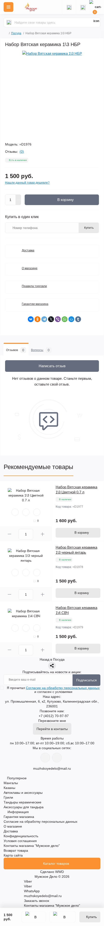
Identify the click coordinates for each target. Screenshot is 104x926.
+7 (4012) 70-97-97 (54, 716)
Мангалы (11, 783)
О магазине (29, 268)
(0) (22, 151)
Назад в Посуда (52, 659)
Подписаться (86, 680)
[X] (51, 319)
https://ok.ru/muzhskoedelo (57, 757)
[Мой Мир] (71, 319)
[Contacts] (83, 7)
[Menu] (8, 7)
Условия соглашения (20, 841)
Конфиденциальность (21, 836)
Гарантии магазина (35, 304)
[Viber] (58, 319)
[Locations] (69, 7)
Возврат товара (16, 850)
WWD (59, 872)
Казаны (9, 788)
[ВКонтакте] (31, 319)
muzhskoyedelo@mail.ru (52, 768)
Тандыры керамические (22, 802)
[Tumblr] (78, 319)
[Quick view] (15, 512)
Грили (8, 797)
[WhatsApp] (64, 319)
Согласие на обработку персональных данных (63, 688)
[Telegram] (44, 319)
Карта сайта (13, 855)
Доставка (28, 250)
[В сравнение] (62, 917)
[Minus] (18, 202)
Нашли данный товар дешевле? (27, 182)
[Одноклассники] (37, 319)
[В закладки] (34, 917)
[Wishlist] (26, 512)
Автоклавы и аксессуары (23, 793)
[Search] (9, 22)
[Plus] (18, 197)
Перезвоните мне (52, 721)
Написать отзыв (52, 366)
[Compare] (36, 512)
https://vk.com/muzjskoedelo (45, 757)
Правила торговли (34, 286)
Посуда (16, 33)
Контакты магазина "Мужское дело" (32, 846)
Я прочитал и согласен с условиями (53, 690)
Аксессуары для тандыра (24, 807)
